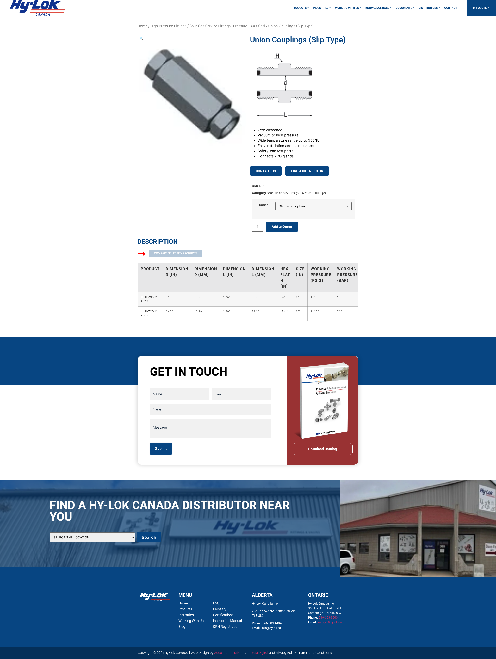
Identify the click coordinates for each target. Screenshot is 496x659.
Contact (450, 7)
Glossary (219, 609)
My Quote (480, 7)
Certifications (223, 615)
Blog (181, 627)
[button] (141, 38)
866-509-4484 (272, 623)
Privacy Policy (286, 652)
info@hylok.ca (271, 628)
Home (142, 26)
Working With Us (347, 7)
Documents (404, 7)
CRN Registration (226, 627)
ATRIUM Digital (257, 652)
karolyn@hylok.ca (330, 622)
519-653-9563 (328, 617)
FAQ (216, 603)
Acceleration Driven (229, 652)
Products (300, 7)
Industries (321, 7)
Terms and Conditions (315, 652)
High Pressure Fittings (168, 26)
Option (263, 205)
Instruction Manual (227, 621)
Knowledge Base (377, 7)
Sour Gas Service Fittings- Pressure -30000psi (227, 26)
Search (149, 537)
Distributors (428, 7)
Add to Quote (282, 227)
